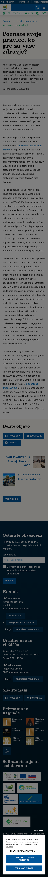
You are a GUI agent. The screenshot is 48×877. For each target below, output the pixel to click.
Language (38, 830)
